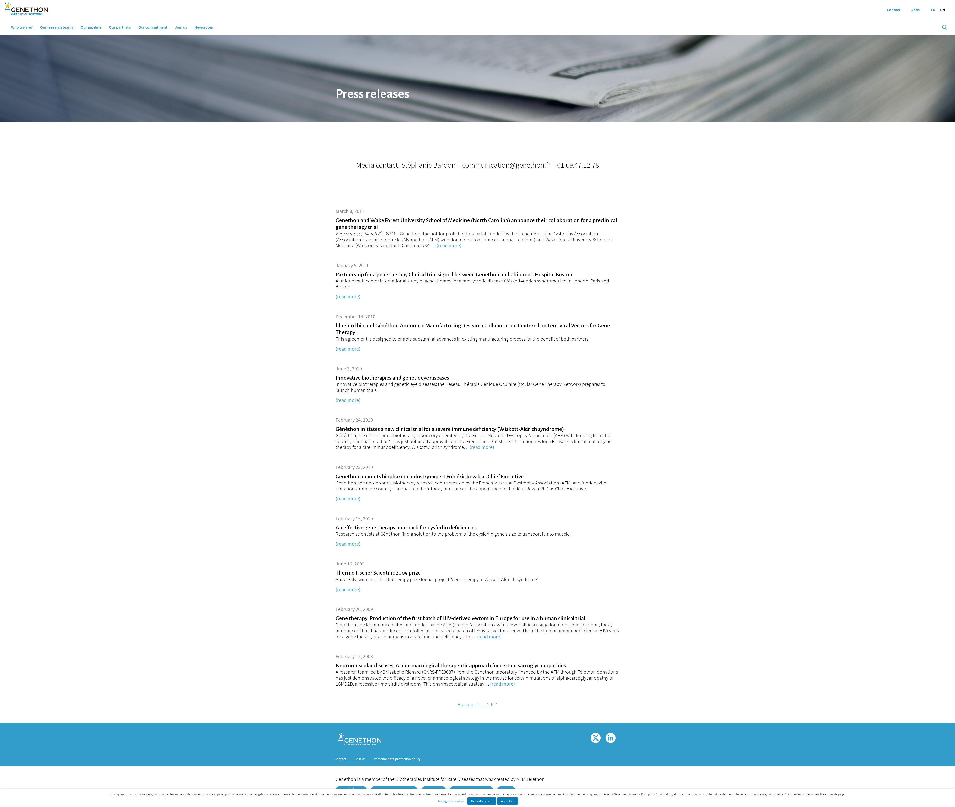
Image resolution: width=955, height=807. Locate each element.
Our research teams (56, 27)
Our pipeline (91, 27)
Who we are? (22, 27)
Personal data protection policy (397, 759)
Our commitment (152, 27)
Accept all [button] (507, 801)
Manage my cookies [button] (451, 801)
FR (933, 9)
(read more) (449, 245)
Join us (181, 27)
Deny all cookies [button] (481, 801)
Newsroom (203, 27)
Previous (466, 704)
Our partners (120, 27)
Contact (340, 759)
